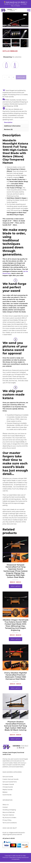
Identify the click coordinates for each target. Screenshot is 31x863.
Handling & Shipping (9, 810)
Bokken (5, 792)
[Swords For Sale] (9, 10)
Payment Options (8, 815)
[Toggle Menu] (28, 10)
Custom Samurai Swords (10, 779)
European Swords (8, 784)
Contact (5, 807)
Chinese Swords (8, 787)
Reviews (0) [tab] (8, 129)
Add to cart (21, 77)
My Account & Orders (9, 817)
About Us (6, 804)
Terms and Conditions (10, 822)
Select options (15, 586)
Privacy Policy (7, 820)
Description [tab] (8, 122)
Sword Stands (7, 794)
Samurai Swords (8, 776)
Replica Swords (7, 789)
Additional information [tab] (12, 126)
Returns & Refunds (9, 812)
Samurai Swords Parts (10, 782)
